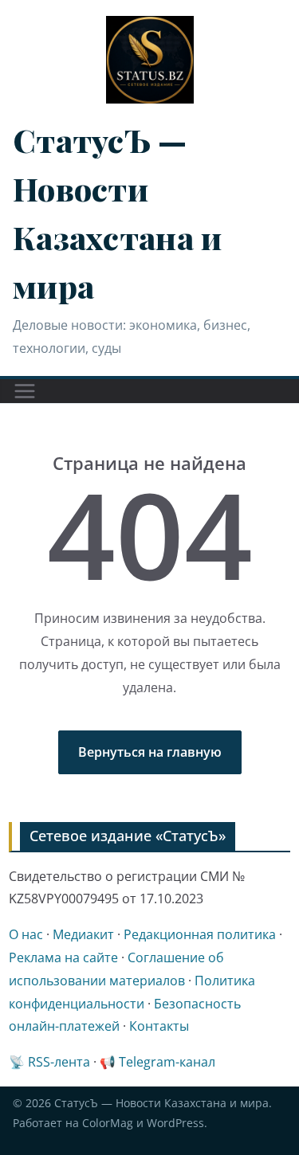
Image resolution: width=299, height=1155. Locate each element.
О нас (26, 934)
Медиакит (83, 934)
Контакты (159, 1026)
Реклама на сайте (63, 957)
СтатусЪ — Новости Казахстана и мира (161, 1102)
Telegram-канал (167, 1062)
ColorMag (107, 1122)
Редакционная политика (200, 934)
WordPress (175, 1122)
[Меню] (25, 391)
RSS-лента (59, 1062)
